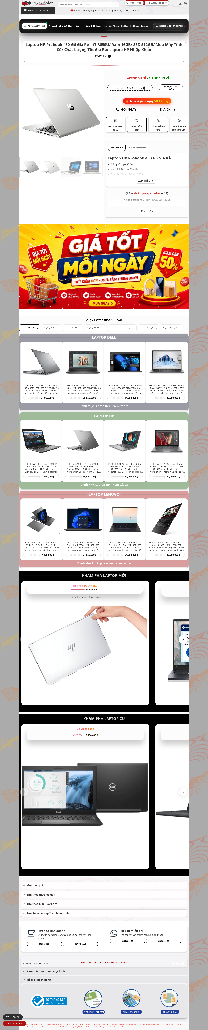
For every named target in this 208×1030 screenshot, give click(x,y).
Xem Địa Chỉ (13, 1017)
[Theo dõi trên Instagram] (177, 963)
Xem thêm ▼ (146, 180)
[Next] (97, 113)
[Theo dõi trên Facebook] (173, 963)
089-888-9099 (15, 1023)
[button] (180, 3)
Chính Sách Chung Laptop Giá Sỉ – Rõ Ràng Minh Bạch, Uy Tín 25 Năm (106, 10)
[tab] (117, 147)
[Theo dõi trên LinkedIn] (182, 963)
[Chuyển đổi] (24, 886)
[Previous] (24, 113)
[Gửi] (116, 4)
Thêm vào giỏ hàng (171, 88)
